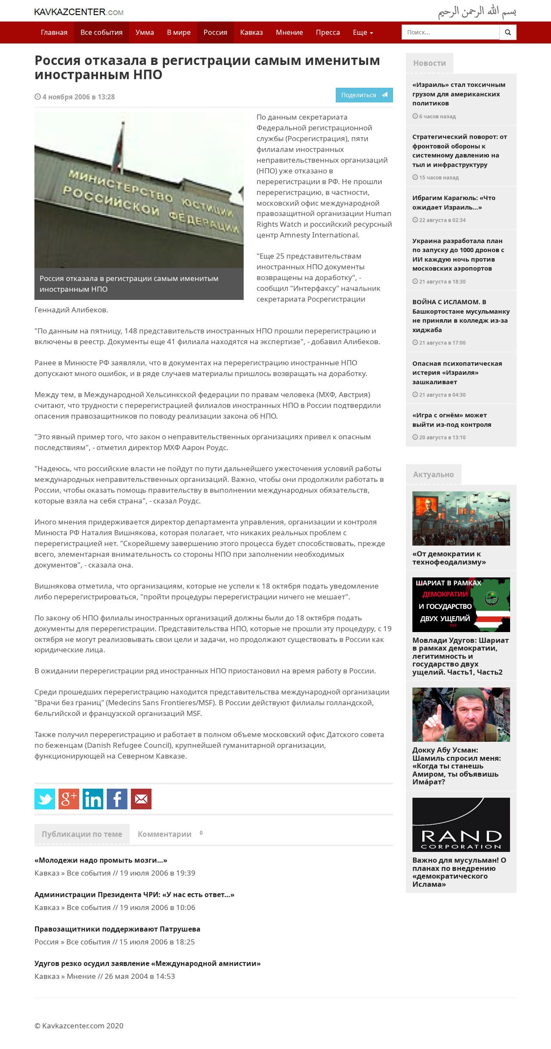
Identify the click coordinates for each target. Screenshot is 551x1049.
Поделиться (361, 95)
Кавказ (251, 32)
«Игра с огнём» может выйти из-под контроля (452, 425)
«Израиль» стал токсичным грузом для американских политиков (458, 100)
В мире (179, 32)
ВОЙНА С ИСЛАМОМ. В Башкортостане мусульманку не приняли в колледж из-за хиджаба (461, 321)
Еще (361, 32)
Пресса (328, 32)
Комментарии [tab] (170, 834)
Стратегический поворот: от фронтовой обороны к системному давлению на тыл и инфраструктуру (459, 156)
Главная (54, 32)
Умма (145, 32)
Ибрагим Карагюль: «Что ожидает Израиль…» (453, 208)
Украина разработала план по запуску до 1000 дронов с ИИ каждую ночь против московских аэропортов (458, 260)
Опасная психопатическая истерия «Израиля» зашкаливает (457, 378)
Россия (215, 32)
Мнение (289, 32)
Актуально (433, 474)
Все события (101, 32)
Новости (429, 63)
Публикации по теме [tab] (82, 834)
